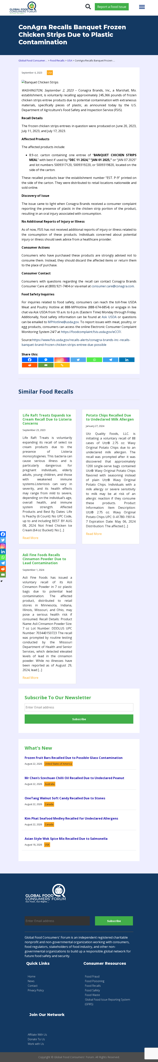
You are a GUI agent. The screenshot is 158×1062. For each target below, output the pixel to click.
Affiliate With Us (37, 1034)
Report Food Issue (111, 7)
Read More (30, 538)
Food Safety (92, 990)
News (31, 981)
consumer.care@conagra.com (113, 286)
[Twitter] (78, 359)
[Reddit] (29, 365)
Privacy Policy (36, 990)
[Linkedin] (126, 359)
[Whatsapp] (94, 359)
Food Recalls (93, 985)
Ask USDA (109, 317)
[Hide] (1, 581)
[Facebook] (29, 359)
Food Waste (92, 995)
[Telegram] (110, 359)
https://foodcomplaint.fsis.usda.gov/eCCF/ (91, 332)
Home (31, 976)
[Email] (46, 365)
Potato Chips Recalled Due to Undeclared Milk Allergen (110, 417)
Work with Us (36, 1044)
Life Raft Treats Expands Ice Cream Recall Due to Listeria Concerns (47, 419)
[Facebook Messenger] (46, 359)
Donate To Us (36, 1039)
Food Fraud (92, 976)
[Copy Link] (62, 365)
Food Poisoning (94, 981)
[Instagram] (62, 359)
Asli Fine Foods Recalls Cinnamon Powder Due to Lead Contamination (44, 558)
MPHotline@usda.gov (63, 322)
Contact (33, 985)
